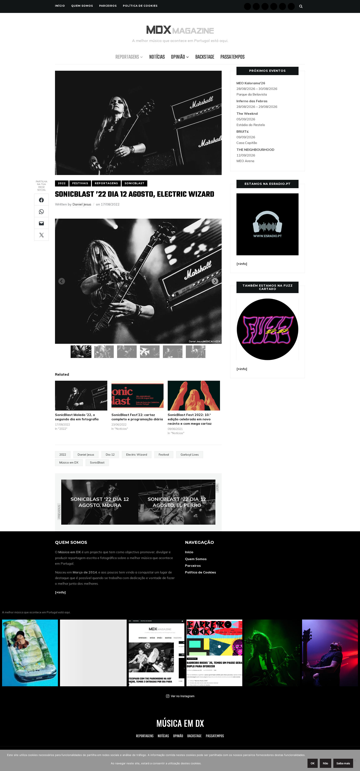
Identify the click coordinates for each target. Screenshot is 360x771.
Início (60, 5)
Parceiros (108, 5)
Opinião (178, 57)
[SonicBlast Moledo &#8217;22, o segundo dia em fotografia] (81, 396)
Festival (164, 454)
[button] (81, 351)
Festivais (80, 183)
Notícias (157, 57)
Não (325, 763)
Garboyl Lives (190, 454)
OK (313, 763)
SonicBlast (134, 183)
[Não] (355, 760)
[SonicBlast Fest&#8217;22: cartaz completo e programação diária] (137, 396)
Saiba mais (343, 763)
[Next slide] (215, 281)
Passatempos (232, 57)
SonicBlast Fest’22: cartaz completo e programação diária (137, 417)
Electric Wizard (136, 454)
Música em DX (68, 462)
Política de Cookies (140, 5)
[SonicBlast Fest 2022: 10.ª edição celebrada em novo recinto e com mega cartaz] (194, 396)
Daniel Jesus (81, 204)
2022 (62, 183)
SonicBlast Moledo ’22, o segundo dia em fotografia (77, 417)
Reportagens (127, 57)
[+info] (60, 592)
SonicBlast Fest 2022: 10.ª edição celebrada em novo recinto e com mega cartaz (190, 419)
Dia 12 (110, 454)
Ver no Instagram (182, 696)
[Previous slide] (61, 281)
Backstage (204, 57)
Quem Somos (82, 5)
